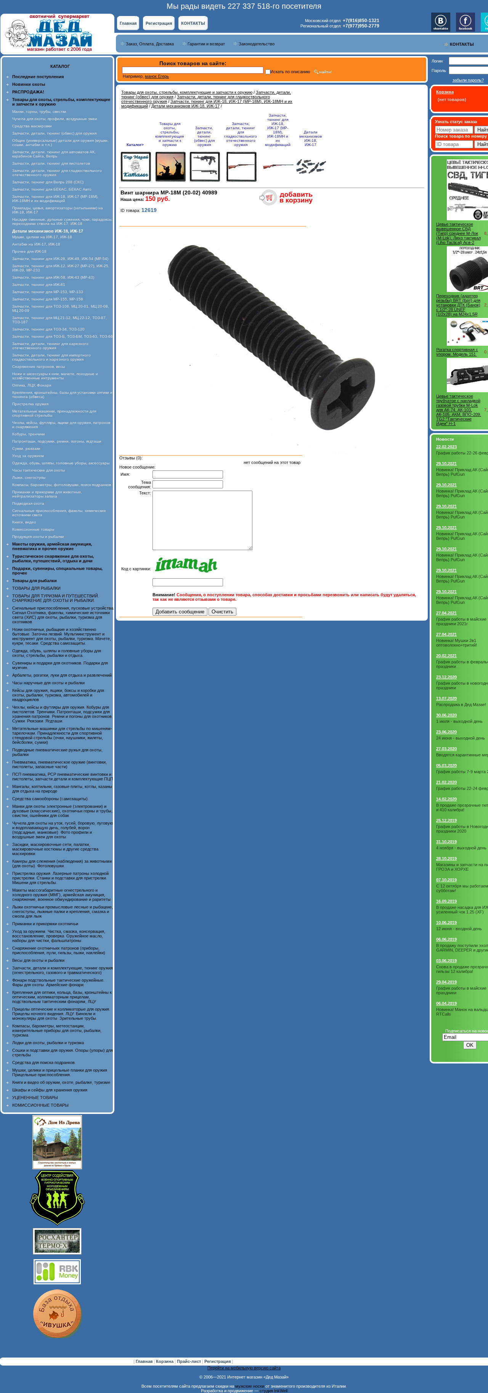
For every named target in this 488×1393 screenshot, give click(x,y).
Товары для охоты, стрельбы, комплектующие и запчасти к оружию (186, 92)
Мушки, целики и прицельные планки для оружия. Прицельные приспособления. (60, 1072)
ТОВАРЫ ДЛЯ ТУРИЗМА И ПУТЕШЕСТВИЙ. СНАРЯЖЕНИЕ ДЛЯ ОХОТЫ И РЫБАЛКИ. (55, 598)
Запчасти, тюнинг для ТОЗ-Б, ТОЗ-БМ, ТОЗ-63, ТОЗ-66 (62, 336)
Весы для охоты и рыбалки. (39, 960)
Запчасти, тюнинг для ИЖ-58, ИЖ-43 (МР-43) (53, 277)
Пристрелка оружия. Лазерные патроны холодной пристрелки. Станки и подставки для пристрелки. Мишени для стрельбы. (60, 878)
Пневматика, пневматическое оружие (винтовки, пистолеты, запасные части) (59, 764)
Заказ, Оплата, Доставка (150, 44)
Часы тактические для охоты (38, 470)
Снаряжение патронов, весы (38, 366)
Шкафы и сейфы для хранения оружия (49, 1090)
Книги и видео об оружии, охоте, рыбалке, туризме (61, 1082)
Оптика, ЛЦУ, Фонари (31, 385)
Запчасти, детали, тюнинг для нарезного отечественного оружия (50, 346)
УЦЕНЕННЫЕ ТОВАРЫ (35, 1097)
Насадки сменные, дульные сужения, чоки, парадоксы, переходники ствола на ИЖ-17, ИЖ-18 (62, 221)
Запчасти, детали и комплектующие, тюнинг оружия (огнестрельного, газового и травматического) (62, 970)
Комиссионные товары (33, 529)
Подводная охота (28, 503)
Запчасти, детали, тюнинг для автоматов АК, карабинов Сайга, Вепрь (54, 154)
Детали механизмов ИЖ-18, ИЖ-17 (185, 106)
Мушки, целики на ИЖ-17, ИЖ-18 (42, 237)
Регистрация (159, 23)
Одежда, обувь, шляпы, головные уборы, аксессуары (60, 463)
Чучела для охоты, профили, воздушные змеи (54, 119)
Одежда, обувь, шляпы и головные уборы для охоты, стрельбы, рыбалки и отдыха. (56, 653)
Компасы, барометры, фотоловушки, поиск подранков (61, 485)
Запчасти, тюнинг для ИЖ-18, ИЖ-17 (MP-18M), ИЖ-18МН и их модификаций (55, 198)
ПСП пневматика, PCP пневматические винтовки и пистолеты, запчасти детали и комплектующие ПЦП (62, 776)
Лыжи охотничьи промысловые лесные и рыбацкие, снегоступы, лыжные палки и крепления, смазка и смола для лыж (62, 911)
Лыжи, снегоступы (28, 477)
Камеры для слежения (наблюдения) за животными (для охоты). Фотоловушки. (62, 863)
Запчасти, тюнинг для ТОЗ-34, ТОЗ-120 (48, 329)
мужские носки (249, 1386)
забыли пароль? (468, 80)
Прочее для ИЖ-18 (29, 251)
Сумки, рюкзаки (26, 448)
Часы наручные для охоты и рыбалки (48, 682)
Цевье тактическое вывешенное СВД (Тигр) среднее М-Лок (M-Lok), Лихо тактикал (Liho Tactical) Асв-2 (458, 233)
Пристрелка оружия (30, 404)
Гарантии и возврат (206, 44)
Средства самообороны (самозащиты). (50, 798)
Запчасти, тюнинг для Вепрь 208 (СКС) (47, 182)
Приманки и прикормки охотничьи (45, 923)
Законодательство (256, 44)
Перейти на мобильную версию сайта (244, 1368)
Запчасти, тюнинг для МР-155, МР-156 (47, 299)
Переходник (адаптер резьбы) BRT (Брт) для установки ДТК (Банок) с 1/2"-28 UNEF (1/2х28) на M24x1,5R (458, 305)
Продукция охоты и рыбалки (38, 536)
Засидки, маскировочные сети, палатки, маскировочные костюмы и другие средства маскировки (55, 849)
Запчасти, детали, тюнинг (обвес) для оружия (54, 133)
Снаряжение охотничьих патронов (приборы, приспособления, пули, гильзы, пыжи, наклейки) (58, 950)
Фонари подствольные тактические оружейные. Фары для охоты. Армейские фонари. (58, 982)
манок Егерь (157, 76)
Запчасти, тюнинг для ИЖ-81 (38, 284)
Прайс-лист (189, 1361)
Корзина (165, 1361)
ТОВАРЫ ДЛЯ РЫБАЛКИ (36, 588)
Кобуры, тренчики (28, 434)
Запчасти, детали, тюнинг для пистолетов (51, 163)
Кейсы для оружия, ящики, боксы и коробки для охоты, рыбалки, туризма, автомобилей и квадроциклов (58, 695)
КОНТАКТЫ (193, 23)
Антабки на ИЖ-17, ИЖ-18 (36, 244)
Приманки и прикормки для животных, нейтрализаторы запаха (47, 494)
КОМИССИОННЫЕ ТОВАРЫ (40, 1105)
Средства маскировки (32, 126)
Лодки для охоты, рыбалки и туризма (48, 1042)
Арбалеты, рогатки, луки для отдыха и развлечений (62, 675)
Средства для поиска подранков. (44, 1062)
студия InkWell (273, 1390)
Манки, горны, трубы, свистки (39, 111)
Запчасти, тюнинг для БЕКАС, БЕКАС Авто (52, 189)
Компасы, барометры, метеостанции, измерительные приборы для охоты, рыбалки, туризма (56, 1030)
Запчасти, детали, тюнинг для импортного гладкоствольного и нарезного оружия (51, 357)
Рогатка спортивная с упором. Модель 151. (457, 351)
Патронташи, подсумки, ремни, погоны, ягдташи (56, 441)
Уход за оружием (28, 456)
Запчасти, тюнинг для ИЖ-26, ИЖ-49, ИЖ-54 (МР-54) (60, 259)
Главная (128, 23)
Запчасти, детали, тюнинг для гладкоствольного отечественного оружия (240, 134)
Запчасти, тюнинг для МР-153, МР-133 (47, 292)
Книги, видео (24, 522)
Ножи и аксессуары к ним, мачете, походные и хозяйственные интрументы (55, 376)
